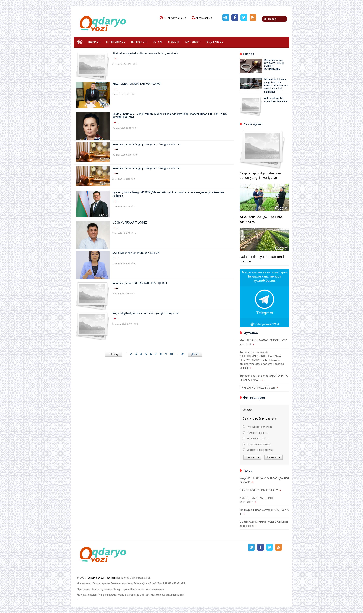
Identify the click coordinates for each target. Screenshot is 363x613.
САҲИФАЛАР (214, 42)
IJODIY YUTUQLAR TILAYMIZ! (129, 222)
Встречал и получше (258, 444)
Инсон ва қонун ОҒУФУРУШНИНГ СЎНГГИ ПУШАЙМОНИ (274, 64)
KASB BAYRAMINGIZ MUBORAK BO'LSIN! (136, 253)
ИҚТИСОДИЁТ (139, 42)
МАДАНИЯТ (192, 42)
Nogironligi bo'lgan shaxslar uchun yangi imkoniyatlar (145, 313)
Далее (195, 354)
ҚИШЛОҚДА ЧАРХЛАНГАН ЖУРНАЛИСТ (137, 83)
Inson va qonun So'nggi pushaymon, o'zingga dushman (146, 144)
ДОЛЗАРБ (94, 42)
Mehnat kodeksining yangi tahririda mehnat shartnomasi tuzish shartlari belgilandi (276, 85)
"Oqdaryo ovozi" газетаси (101, 577)
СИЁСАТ (158, 42)
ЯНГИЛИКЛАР (114, 42)
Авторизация (203, 18)
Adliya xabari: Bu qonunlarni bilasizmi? (276, 99)
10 (171, 354)
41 (183, 354)
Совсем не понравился (259, 449)
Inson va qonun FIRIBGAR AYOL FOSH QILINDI (139, 283)
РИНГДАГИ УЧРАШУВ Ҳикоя (257, 387)
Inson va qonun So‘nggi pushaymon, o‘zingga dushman (146, 168)
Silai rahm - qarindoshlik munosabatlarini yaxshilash (145, 53)
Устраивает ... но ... (257, 438)
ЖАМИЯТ (174, 42)
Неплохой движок (257, 432)
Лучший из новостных (259, 427)
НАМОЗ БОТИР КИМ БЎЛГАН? (259, 490)
